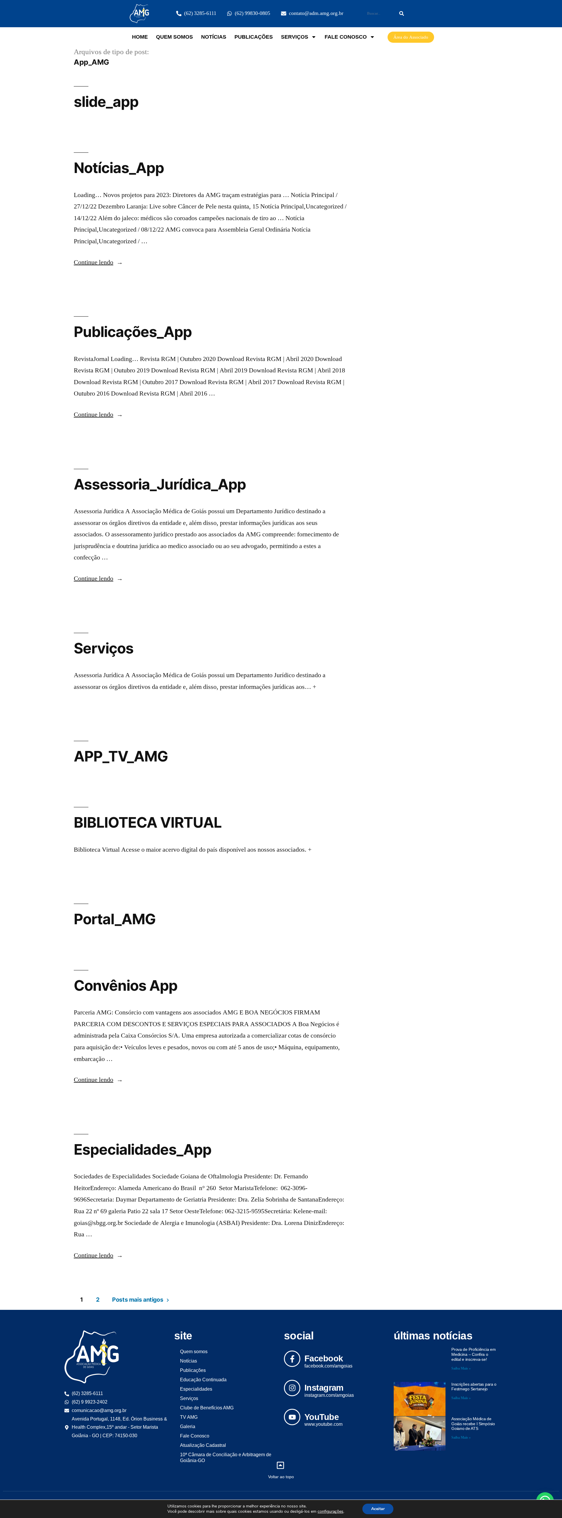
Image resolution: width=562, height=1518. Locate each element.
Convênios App (125, 985)
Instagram (324, 1387)
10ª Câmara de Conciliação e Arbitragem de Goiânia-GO (225, 1457)
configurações (330, 1511)
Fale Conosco (346, 37)
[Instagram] (292, 1388)
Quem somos (174, 37)
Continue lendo (98, 262)
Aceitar (378, 1509)
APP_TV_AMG (121, 756)
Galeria (187, 1426)
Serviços (294, 37)
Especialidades (196, 1389)
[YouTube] (292, 1417)
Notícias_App (119, 168)
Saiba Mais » (461, 1368)
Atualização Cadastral (203, 1445)
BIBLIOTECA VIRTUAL (148, 822)
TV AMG (189, 1417)
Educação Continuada (203, 1379)
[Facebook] (292, 1359)
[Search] (401, 13)
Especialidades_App (142, 1149)
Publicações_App (133, 331)
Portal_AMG (115, 919)
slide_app (106, 101)
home (140, 37)
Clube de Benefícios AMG (207, 1407)
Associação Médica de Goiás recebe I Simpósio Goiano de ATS (473, 1423)
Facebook (323, 1358)
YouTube (321, 1417)
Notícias (213, 37)
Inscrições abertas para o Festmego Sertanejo (473, 1387)
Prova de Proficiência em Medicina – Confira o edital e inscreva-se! (473, 1354)
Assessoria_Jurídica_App (160, 484)
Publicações (253, 37)
